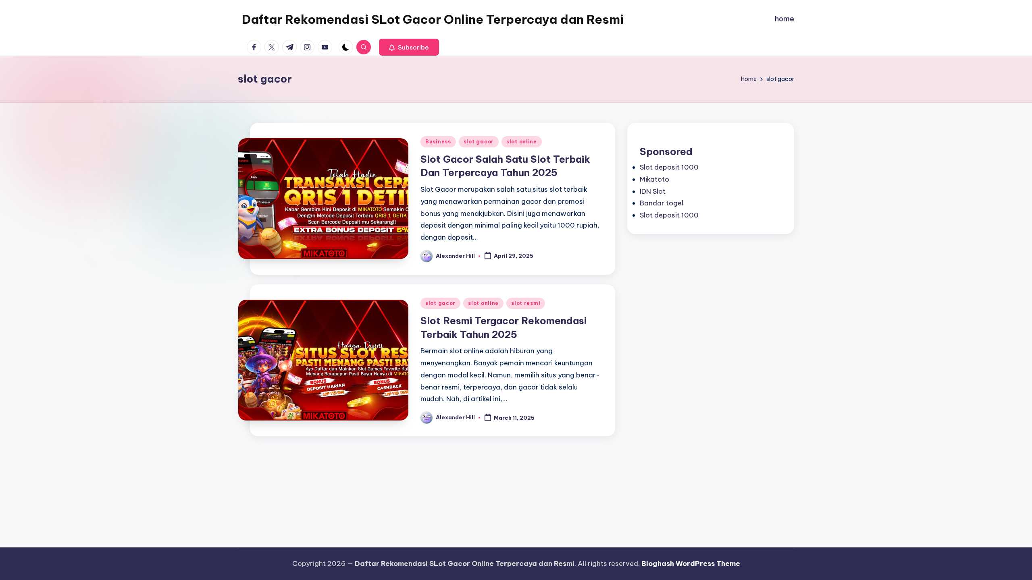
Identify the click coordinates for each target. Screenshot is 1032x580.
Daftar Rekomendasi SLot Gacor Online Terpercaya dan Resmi (433, 19)
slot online (521, 142)
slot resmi (525, 303)
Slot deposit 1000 (669, 167)
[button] (409, 47)
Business (438, 142)
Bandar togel (661, 203)
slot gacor (479, 142)
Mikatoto (654, 179)
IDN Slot (653, 191)
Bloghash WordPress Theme (690, 563)
